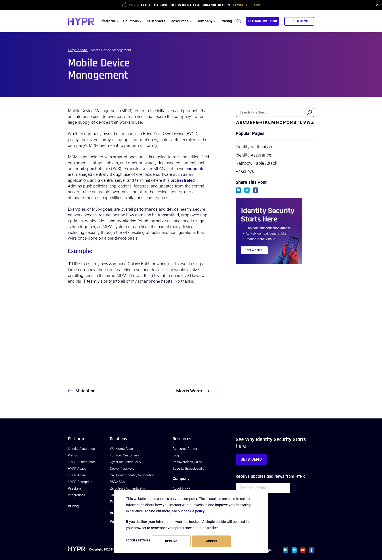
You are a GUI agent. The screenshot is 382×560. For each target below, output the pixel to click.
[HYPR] (81, 21)
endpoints (194, 168)
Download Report (247, 5)
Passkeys (245, 171)
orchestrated (183, 180)
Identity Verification (254, 146)
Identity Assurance (253, 155)
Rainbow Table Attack (256, 163)
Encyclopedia (78, 50)
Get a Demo (251, 459)
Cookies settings (138, 541)
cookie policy (194, 511)
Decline (171, 541)
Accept (211, 541)
